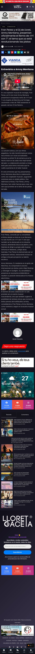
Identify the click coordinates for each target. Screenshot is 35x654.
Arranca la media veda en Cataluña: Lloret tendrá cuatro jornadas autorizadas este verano (23, 446)
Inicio (3, 23)
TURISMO (20, 640)
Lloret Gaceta (7, 46)
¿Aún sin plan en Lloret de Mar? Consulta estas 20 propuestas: (21, 473)
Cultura (8, 23)
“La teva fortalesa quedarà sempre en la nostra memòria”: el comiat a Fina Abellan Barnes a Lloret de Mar (23, 483)
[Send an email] (12, 46)
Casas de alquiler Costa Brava (17, 624)
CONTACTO (5, 638)
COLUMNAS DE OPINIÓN (9, 643)
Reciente (8, 414)
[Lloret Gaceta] (17, 6)
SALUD (21, 643)
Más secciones (28, 643)
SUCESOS (8, 640)
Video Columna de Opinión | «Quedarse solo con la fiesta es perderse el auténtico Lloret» (23, 430)
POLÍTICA (14, 640)
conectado (21, 351)
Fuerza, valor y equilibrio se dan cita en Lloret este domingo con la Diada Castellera (23, 502)
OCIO (18, 643)
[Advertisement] (17, 596)
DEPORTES (26, 640)
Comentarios (25, 414)
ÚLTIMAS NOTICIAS (11, 26)
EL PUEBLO (12, 638)
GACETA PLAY (29, 638)
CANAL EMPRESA (20, 638)
